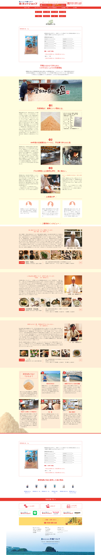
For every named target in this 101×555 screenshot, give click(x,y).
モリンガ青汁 (46, 11)
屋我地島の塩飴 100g (64, 491)
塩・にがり (38, 11)
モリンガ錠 (62, 11)
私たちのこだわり (38, 7)
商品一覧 (47, 527)
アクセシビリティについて (63, 530)
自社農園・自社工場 (36, 530)
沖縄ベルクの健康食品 (52, 7)
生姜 (38, 16)
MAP (80, 262)
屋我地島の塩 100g (36, 491)
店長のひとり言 (60, 527)
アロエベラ (46, 16)
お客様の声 (47, 530)
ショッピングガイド (62, 2)
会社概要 (75, 7)
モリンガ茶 (54, 11)
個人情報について (61, 529)
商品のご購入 (27, 7)
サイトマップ (60, 532)
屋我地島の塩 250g (45, 491)
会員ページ (44, 2)
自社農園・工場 (65, 7)
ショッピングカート (53, 2)
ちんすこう (62, 16)
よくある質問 (47, 529)
